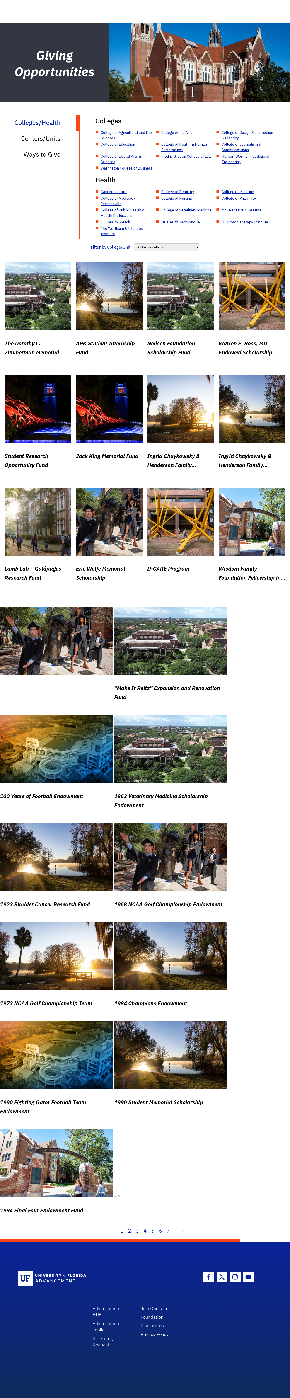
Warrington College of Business (126, 168)
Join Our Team (155, 1308)
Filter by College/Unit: (111, 247)
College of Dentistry (177, 191)
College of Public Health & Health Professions (123, 213)
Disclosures (152, 1326)
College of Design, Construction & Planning (247, 135)
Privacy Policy (155, 1334)
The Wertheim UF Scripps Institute (122, 231)
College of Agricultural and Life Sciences (126, 135)
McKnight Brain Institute (241, 210)
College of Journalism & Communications (241, 147)
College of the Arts (176, 132)
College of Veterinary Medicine (186, 210)
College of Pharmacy (239, 198)
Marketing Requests (103, 1341)
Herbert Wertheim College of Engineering (245, 159)
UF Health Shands (116, 222)
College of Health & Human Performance (184, 147)
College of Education (118, 144)
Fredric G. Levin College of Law (186, 156)
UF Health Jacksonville (180, 222)
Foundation (152, 1317)
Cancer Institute (114, 191)
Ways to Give (42, 154)
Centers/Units (40, 138)
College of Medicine (238, 191)
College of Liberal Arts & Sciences (121, 159)
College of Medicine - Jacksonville (118, 201)
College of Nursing (176, 198)
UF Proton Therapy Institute (245, 222)
